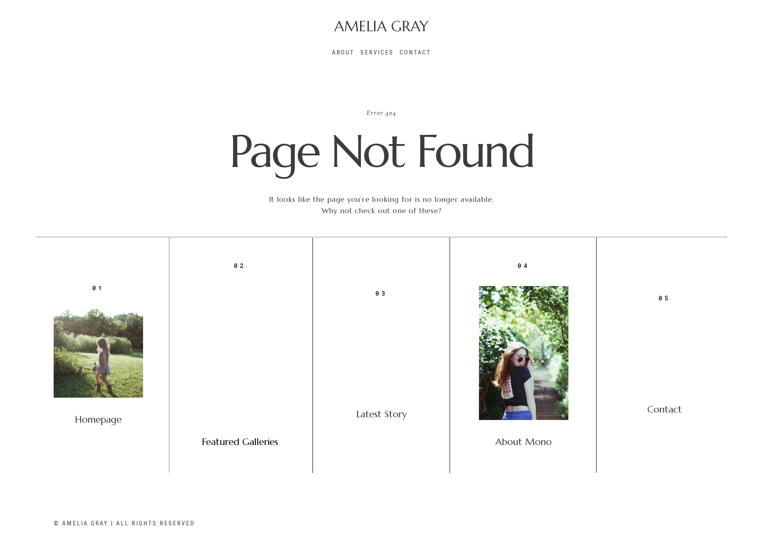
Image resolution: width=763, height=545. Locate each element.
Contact (415, 52)
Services (377, 52)
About (343, 52)
